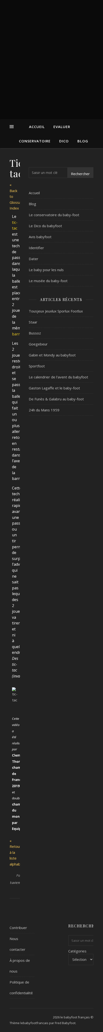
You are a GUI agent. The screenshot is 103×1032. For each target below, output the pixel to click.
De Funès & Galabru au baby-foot (56, 399)
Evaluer (61, 126)
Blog (82, 141)
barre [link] (17, 334)
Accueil (37, 126)
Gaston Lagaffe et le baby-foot (54, 388)
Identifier (36, 247)
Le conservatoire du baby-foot (54, 214)
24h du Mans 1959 (44, 410)
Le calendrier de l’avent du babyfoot (58, 377)
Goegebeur (38, 344)
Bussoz (35, 333)
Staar (33, 322)
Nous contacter (17, 944)
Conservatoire (35, 141)
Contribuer (18, 927)
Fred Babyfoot (65, 1023)
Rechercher (80, 173)
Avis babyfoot (40, 236)
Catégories (77, 951)
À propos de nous (20, 965)
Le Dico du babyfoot (45, 225)
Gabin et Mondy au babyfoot (52, 355)
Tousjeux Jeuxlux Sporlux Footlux (56, 311)
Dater (33, 258)
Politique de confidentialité (21, 987)
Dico (64, 141)
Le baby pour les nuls (46, 269)
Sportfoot (37, 366)
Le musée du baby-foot (48, 280)
